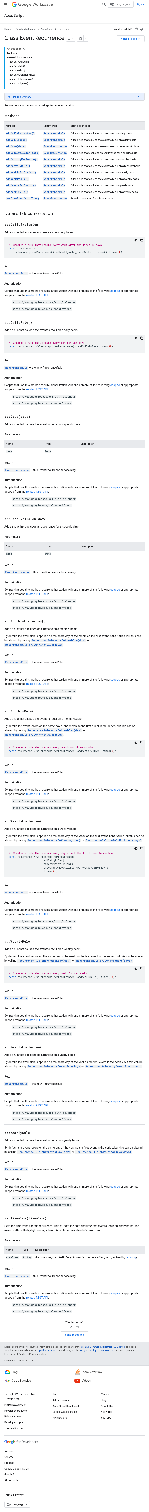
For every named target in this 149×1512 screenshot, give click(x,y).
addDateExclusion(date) (22, 153)
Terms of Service (14, 1428)
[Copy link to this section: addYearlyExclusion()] (48, 1047)
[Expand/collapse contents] (24, 49)
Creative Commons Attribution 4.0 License (103, 1346)
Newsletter (107, 1406)
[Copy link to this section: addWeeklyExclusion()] (48, 821)
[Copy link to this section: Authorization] (26, 283)
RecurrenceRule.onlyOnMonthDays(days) (33, 645)
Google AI (9, 1474)
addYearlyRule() (17, 192)
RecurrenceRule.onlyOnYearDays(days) (113, 1066)
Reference (63, 29)
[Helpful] (136, 29)
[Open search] (104, 4)
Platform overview (15, 1405)
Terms (8, 1495)
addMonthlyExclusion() (22, 159)
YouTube (106, 1417)
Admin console (61, 1400)
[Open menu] (5, 4)
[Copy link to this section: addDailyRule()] (36, 323)
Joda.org (131, 1257)
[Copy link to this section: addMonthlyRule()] (40, 711)
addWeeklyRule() (17, 179)
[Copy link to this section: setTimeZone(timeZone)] (51, 1218)
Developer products (15, 1410)
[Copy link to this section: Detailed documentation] (56, 214)
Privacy (19, 1495)
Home (7, 29)
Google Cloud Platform (17, 1468)
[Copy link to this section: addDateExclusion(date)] (52, 519)
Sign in (140, 4)
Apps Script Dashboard (66, 1406)
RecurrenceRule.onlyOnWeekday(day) (53, 840)
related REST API (37, 295)
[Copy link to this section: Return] (16, 266)
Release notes (12, 1416)
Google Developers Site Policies (96, 1350)
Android (8, 1451)
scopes (115, 291)
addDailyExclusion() (20, 133)
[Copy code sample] (142, 240)
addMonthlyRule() (18, 166)
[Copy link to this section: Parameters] (23, 434)
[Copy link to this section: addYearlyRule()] (38, 1133)
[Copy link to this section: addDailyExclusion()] (46, 225)
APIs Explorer (60, 1417)
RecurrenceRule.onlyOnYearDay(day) (53, 1066)
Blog (103, 1400)
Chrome (9, 1457)
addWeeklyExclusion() (21, 172)
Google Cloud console (65, 1411)
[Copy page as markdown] (80, 38)
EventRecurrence (55, 146)
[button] (74, 96)
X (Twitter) (107, 1411)
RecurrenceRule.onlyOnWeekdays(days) (114, 840)
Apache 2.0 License (48, 1350)
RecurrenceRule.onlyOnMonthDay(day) (58, 640)
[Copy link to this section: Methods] (23, 116)
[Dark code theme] (136, 240)
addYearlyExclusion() (21, 185)
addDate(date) (16, 146)
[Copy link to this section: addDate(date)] (35, 417)
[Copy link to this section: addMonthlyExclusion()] (50, 621)
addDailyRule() (16, 140)
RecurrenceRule (54, 133)
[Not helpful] (142, 29)
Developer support (14, 1422)
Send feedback (130, 38)
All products (11, 1480)
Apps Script (14, 15)
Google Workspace (25, 29)
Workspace (42, 4)
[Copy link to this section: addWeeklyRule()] (38, 942)
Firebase (9, 1462)
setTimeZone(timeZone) (22, 198)
